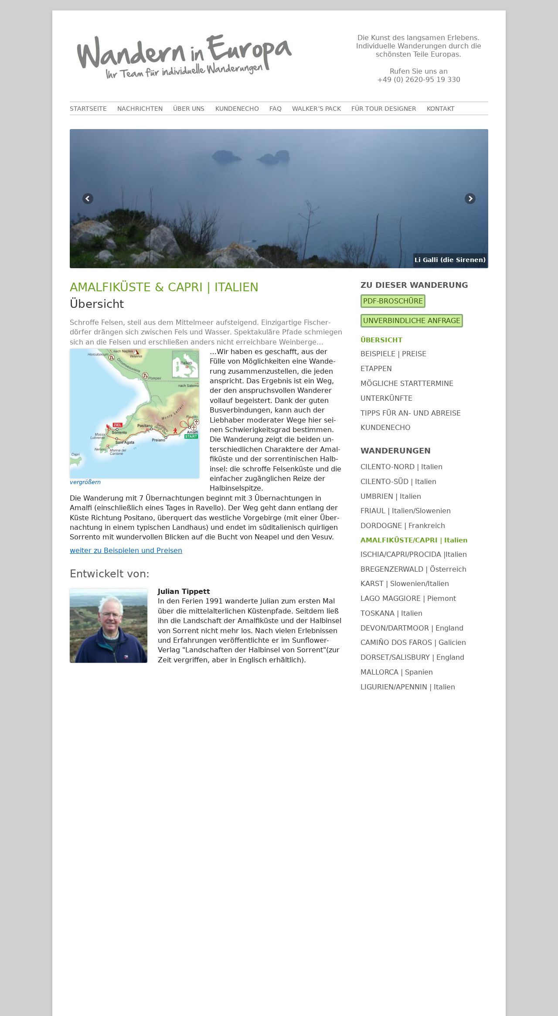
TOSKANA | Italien (391, 613)
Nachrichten (140, 108)
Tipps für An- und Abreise (411, 413)
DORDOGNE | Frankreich (403, 526)
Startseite (88, 108)
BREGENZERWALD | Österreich (413, 569)
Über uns (188, 108)
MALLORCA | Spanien (397, 672)
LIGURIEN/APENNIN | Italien (408, 687)
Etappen (376, 369)
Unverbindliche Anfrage (411, 321)
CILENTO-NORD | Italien (401, 467)
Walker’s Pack (316, 108)
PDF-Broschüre (393, 301)
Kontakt (441, 108)
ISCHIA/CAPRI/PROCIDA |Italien (414, 554)
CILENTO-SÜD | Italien (398, 481)
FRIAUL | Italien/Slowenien (406, 511)
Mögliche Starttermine (407, 383)
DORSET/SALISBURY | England (412, 657)
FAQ (275, 108)
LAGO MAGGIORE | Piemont (408, 598)
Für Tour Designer (383, 108)
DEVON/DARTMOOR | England (412, 628)
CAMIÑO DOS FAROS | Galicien (413, 642)
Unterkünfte (386, 398)
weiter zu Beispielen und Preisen (126, 550)
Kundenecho (237, 108)
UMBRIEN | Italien (391, 496)
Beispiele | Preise (393, 354)
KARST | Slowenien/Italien (405, 584)
